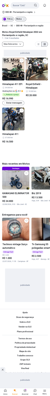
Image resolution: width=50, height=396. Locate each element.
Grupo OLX (25, 360)
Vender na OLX (25, 327)
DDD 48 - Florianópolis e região (29, 26)
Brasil (4, 26)
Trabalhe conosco (25, 356)
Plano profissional (25, 331)
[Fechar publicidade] (2, 369)
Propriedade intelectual (25, 347)
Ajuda (25, 312)
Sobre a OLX (25, 322)
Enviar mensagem (14, 103)
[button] (25, 5)
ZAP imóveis (25, 364)
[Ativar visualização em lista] (38, 44)
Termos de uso (25, 338)
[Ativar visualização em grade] (44, 44)
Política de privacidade (25, 343)
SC (12, 26)
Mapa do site (25, 351)
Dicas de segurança (25, 317)
